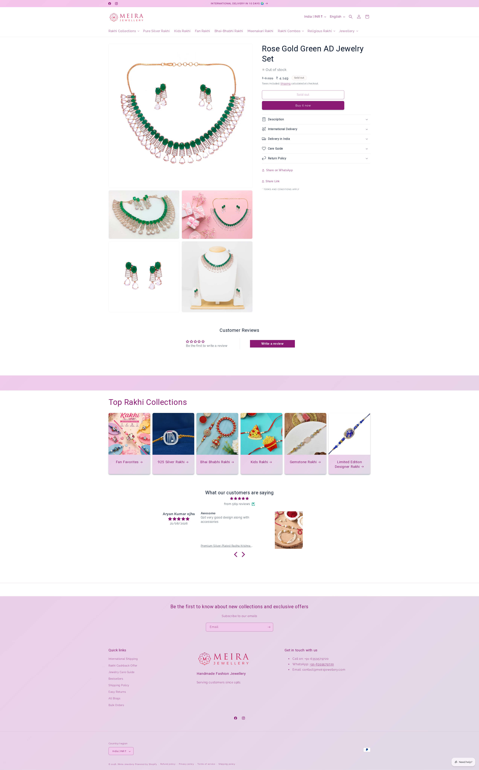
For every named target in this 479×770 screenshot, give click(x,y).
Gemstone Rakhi (303, 462)
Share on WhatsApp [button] (279, 170)
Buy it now (303, 105)
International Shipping (123, 659)
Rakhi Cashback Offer (123, 665)
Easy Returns (117, 691)
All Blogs (114, 698)
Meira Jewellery (126, 764)
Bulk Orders (116, 705)
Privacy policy (186, 764)
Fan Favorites (127, 462)
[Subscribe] (269, 627)
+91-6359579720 (322, 664)
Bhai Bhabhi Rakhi (215, 462)
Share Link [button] (273, 181)
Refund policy (167, 764)
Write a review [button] (272, 343)
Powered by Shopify (146, 764)
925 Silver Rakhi (171, 462)
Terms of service (206, 764)
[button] (123, 31)
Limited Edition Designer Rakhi (348, 464)
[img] (239, 498)
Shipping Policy (119, 685)
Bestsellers (116, 678)
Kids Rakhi (259, 462)
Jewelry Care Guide (122, 672)
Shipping (285, 83)
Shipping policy (227, 764)
